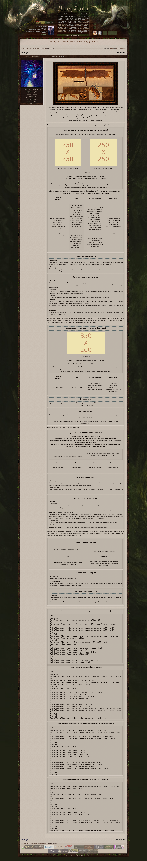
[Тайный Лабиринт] (119, 848)
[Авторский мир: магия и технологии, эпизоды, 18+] (29, 848)
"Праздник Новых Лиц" (64, 32)
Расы (80, 22)
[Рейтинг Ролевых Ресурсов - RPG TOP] (40, 24)
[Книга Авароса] (73, 852)
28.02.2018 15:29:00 (58, 57)
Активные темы (73, 45)
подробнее (44, 34)
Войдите (112, 48)
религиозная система (64, 29)
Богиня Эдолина (32, 56)
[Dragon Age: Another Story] (109, 848)
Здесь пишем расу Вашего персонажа (77, 206)
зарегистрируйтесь (120, 48)
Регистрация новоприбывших (38, 48)
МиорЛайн (25, 48)
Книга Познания (62, 24)
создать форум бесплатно (117, 844)
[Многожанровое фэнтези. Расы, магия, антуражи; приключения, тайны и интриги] (89, 848)
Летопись (85, 22)
